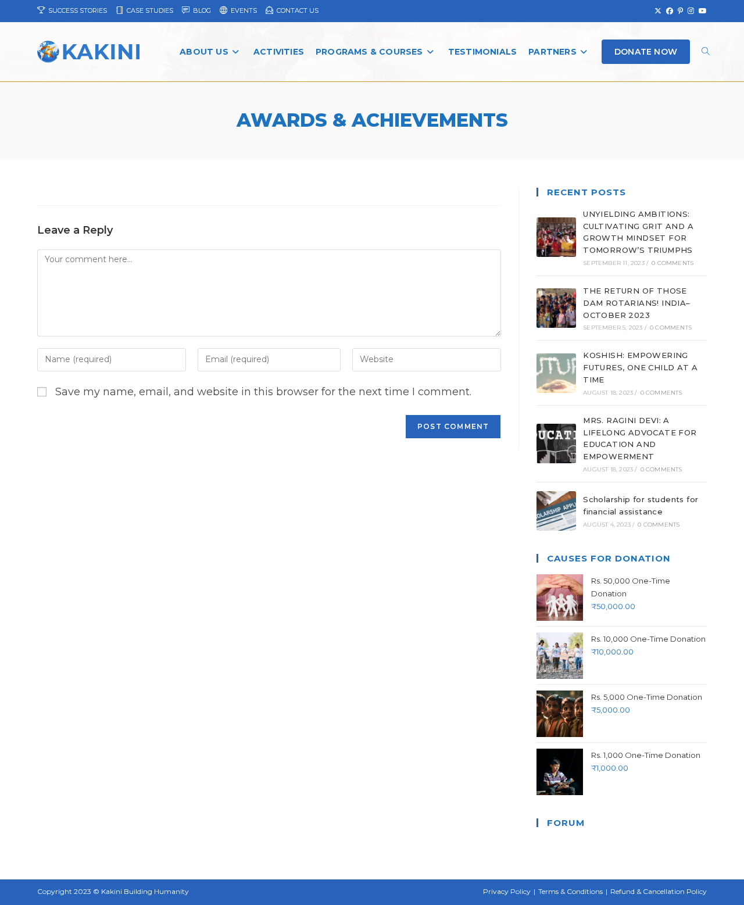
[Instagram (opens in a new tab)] (690, 11)
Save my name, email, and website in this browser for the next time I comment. (263, 391)
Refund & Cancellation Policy (658, 891)
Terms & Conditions (570, 891)
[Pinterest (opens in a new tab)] (680, 11)
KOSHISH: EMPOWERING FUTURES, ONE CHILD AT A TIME (640, 367)
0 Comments (672, 263)
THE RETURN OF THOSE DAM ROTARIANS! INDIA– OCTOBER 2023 (636, 303)
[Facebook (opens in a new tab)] (669, 11)
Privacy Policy (507, 891)
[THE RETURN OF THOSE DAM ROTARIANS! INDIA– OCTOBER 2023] (556, 308)
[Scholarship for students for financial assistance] (556, 511)
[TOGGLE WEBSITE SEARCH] (706, 52)
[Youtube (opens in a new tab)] (701, 11)
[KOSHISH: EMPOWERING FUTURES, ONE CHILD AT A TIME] (556, 373)
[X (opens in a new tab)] (658, 11)
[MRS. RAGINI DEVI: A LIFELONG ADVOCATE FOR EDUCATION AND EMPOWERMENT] (556, 443)
